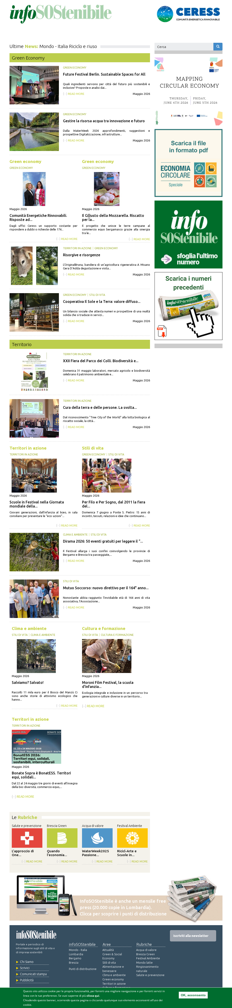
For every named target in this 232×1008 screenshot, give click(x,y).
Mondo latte (144, 962)
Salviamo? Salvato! (28, 682)
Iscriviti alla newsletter (190, 936)
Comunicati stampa (33, 974)
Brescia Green (57, 826)
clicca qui (93, 996)
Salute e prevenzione (26, 826)
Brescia (73, 962)
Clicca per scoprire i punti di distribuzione (123, 913)
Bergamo (75, 958)
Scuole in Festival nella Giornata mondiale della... (37, 504)
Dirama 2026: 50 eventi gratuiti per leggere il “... (103, 541)
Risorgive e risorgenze (81, 255)
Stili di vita (97, 294)
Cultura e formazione (103, 628)
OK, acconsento (193, 995)
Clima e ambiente (75, 534)
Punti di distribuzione (83, 968)
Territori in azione (77, 248)
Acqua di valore (93, 826)
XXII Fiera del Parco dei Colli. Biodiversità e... (100, 361)
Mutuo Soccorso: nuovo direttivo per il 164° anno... (106, 588)
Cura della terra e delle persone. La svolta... (100, 407)
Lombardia (76, 954)
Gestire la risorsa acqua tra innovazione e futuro (104, 121)
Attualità (108, 949)
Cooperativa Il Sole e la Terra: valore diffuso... (101, 301)
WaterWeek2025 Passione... (95, 853)
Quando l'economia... (57, 853)
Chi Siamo (27, 962)
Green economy (74, 67)
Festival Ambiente (129, 826)
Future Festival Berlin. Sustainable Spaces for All (104, 74)
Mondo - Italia (78, 949)
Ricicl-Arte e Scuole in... (127, 853)
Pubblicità (27, 980)
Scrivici (24, 968)
